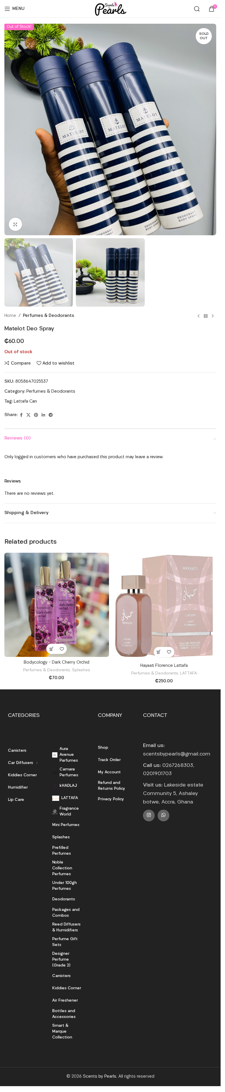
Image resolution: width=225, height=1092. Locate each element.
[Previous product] (198, 316)
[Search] (197, 9)
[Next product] (212, 316)
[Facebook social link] (21, 415)
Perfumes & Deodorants (48, 316)
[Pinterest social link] (36, 415)
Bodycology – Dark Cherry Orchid (56, 662)
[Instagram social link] (149, 815)
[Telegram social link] (50, 415)
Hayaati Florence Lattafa (164, 666)
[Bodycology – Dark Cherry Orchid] (56, 605)
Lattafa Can (25, 401)
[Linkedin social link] (43, 415)
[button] (51, 649)
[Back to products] (205, 316)
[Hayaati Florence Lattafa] (164, 606)
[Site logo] (110, 9)
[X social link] (28, 415)
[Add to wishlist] (62, 649)
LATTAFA (188, 673)
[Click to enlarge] (15, 224)
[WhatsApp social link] (163, 815)
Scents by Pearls (99, 1076)
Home (10, 316)
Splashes (81, 670)
